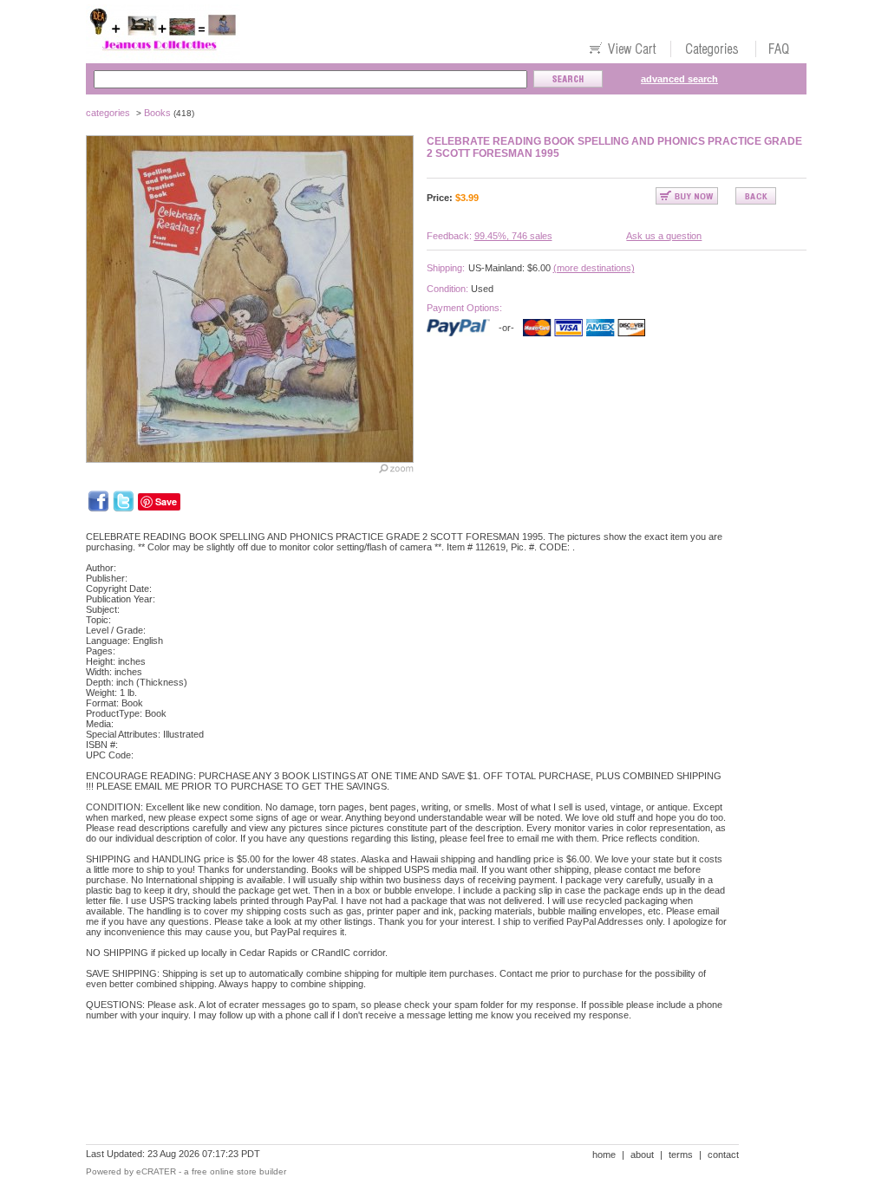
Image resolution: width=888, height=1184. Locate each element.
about (642, 1154)
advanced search (679, 79)
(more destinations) (594, 268)
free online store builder (239, 1171)
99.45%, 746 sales (513, 236)
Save (166, 501)
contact (723, 1154)
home (604, 1154)
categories (108, 112)
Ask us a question (664, 236)
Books (157, 112)
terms (681, 1154)
